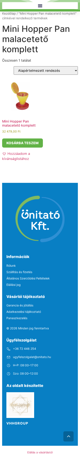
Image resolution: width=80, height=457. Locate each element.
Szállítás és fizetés (19, 272)
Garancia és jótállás (19, 305)
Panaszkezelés (16, 318)
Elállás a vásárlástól (40, 452)
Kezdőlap (9, 14)
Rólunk (11, 265)
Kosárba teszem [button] (22, 143)
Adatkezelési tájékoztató (23, 311)
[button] (40, 5)
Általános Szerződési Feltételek (28, 278)
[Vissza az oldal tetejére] (68, 436)
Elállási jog (13, 284)
